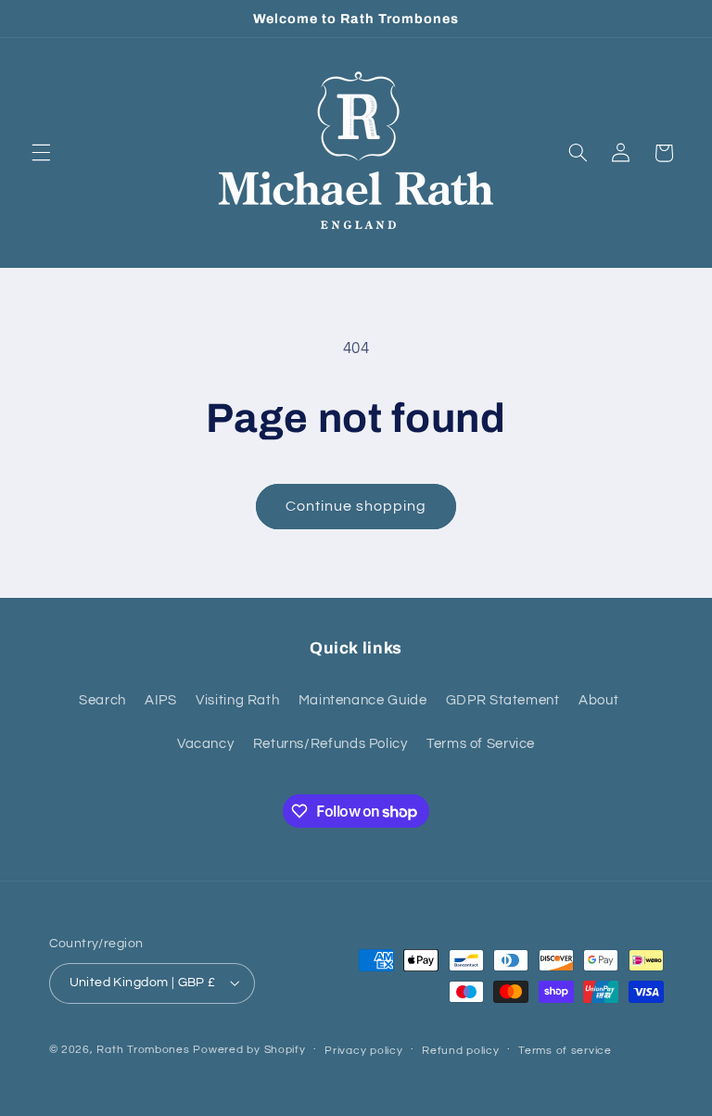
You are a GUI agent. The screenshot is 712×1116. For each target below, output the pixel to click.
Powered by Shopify (249, 1050)
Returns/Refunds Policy (330, 744)
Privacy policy (363, 1051)
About (598, 700)
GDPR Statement (503, 700)
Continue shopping (356, 506)
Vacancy (205, 744)
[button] (40, 153)
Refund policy (461, 1051)
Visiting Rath (237, 700)
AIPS (161, 700)
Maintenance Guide (363, 700)
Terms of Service (480, 744)
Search (102, 700)
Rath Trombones (142, 1050)
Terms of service (565, 1051)
